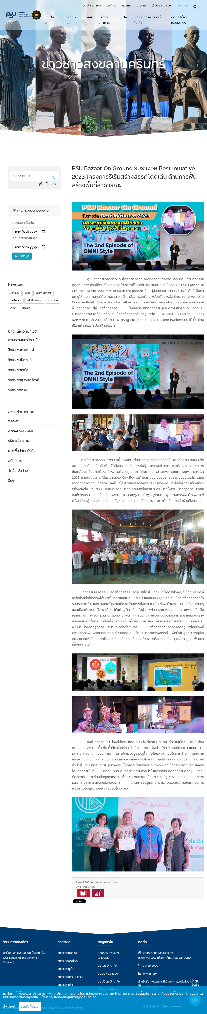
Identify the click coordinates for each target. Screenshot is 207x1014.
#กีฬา (13, 308)
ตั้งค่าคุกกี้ (9, 1006)
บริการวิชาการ (104, 20)
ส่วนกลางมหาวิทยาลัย (24, 339)
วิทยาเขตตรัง (17, 390)
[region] (103, 1000)
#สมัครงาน (15, 300)
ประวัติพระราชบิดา (108, 974)
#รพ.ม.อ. (25, 308)
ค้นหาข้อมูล (22, 256)
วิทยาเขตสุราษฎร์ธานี (23, 380)
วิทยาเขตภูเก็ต (18, 369)
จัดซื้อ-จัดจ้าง (18, 470)
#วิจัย (27, 293)
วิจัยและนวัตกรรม (20, 430)
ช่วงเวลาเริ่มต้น (23, 222)
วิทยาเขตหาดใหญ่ (21, 349)
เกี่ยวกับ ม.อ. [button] (70, 20)
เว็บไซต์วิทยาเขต (161, 5)
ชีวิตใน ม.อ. (49, 20)
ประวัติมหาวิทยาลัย (109, 981)
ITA (125, 17)
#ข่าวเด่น (14, 293)
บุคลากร (141, 5)
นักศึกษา (111, 5)
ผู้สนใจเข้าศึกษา (92, 5)
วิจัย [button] (89, 17)
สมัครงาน (15, 460)
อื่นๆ (11, 480)
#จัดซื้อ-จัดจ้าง (34, 300)
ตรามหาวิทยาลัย (107, 966)
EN (186, 5)
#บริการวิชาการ (43, 293)
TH (179, 5)
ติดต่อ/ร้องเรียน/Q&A (179, 20)
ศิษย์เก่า (126, 5)
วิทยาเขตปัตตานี (20, 359)
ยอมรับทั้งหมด (30, 1006)
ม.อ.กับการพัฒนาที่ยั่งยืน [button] (147, 20)
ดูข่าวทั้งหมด (47, 183)
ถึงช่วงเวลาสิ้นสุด (25, 238)
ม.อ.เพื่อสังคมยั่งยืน (21, 450)
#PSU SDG (52, 300)
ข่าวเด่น (13, 420)
